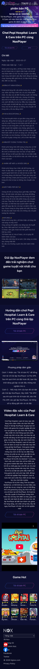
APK (29, 48)
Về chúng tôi (9, 643)
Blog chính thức (10, 646)
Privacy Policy (9, 663)
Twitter (6, 657)
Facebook (8, 653)
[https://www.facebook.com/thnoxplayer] (5, 650)
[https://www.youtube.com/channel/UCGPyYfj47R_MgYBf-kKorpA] (5, 644)
